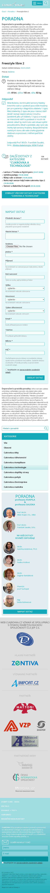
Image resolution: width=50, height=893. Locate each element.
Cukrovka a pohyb (12, 477)
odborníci (6, 814)
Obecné (7, 447)
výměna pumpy (16, 175)
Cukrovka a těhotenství (15, 457)
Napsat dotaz (25, 611)
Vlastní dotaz (12, 231)
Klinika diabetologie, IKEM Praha (27, 145)
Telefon (8, 330)
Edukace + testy (9, 810)
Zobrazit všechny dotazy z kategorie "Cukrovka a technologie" (25, 194)
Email (8, 318)
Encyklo (5, 806)
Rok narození (11, 274)
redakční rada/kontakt (13, 819)
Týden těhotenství (13, 307)
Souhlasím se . (22, 370)
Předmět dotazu (13, 218)
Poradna (11, 11)
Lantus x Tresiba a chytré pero (23, 172)
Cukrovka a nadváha (13, 487)
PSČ (7, 349)
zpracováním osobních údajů (29, 862)
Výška (7, 285)
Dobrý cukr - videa (10, 802)
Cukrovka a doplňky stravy (16, 472)
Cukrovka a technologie (15, 467)
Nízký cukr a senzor (18, 177)
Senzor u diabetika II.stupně (22, 186)
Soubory (9, 243)
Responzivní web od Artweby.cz (11, 887)
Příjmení (9, 260)
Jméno (8, 252)
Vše (5, 443)
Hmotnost (10, 296)
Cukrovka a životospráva (15, 482)
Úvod (4, 11)
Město (9, 341)
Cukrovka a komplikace (14, 462)
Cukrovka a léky (11, 452)
